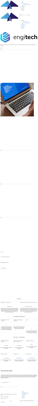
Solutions (23, 2)
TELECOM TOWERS (19, 358)
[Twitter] (1, 271)
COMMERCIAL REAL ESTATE (28, 306)
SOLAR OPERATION (6, 358)
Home (22, 1)
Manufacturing (25, 3)
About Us (23, 8)
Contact (23, 10)
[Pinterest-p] (20, 271)
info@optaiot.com (5, 398)
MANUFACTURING (9, 306)
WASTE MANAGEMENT (32, 358)
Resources (23, 9)
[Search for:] (24, 14)
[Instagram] (29, 271)
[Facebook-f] (11, 271)
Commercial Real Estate (26, 4)
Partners (23, 7)
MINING (32, 344)
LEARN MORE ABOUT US (5, 382)
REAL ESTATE (6, 345)
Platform (23, 5)
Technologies (23, 6)
